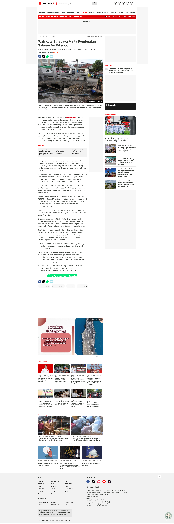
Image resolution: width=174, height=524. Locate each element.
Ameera (40, 481)
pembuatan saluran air (58, 286)
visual (121, 12)
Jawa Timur (53, 36)
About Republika (43, 502)
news (85, 12)
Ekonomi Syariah (53, 12)
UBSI (70, 16)
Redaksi (53, 502)
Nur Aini (55, 52)
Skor (66, 481)
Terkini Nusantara (111, 114)
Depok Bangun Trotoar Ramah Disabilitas (60, 151)
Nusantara (45, 36)
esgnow (113, 12)
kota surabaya (71, 286)
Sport (56, 16)
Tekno (53, 488)
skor (63, 12)
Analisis (53, 486)
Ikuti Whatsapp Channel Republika (64, 276)
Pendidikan (49, 16)
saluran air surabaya (44, 286)
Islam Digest (68, 483)
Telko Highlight (77, 16)
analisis (92, 12)
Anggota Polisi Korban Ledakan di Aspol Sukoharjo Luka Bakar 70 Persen (46, 152)
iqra (78, 12)
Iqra (52, 483)
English (67, 491)
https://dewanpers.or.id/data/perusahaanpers (52, 514)
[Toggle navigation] (40, 3)
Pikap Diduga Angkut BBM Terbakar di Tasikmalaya (78, 151)
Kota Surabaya (72, 117)
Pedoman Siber (69, 502)
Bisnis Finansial (102, 12)
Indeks (132, 12)
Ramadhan (54, 494)
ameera (42, 12)
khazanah (71, 12)
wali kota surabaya (82, 286)
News (39, 486)
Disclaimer (41, 504)
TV (127, 12)
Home (39, 36)
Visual (53, 491)
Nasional (41, 16)
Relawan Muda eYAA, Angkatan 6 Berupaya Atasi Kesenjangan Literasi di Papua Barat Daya (121, 70)
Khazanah (41, 483)
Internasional (63, 16)
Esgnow (40, 491)
